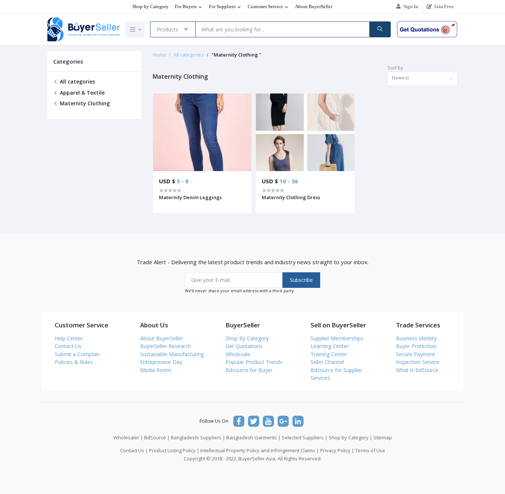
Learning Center (330, 346)
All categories (76, 81)
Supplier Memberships (337, 338)
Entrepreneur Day (161, 361)
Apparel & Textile (81, 92)
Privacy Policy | (337, 450)
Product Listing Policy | (174, 450)
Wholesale (238, 354)
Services (320, 377)
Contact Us (68, 346)
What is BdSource (417, 370)
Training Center (329, 354)
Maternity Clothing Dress (291, 197)
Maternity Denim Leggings (190, 197)
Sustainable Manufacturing (172, 354)
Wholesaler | (128, 437)
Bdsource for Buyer (249, 370)
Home (159, 54)
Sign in (410, 6)
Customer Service (266, 6)
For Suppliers (223, 6)
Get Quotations (244, 346)
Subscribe (301, 279)
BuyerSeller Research (165, 346)
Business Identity (416, 338)
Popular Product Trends (254, 361)
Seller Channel (327, 361)
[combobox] (422, 79)
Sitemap (382, 437)
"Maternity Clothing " (236, 54)
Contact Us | (134, 450)
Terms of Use (370, 450)
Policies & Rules (74, 361)
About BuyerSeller (313, 6)
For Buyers (186, 6)
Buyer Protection (416, 346)
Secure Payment (415, 354)
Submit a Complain (77, 354)
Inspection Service (417, 361)
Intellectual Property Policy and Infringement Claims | (259, 450)
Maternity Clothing (84, 103)
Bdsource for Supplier (336, 370)
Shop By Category (247, 338)
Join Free (444, 6)
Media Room (155, 370)
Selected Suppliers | (305, 437)
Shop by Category (150, 6)
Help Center (69, 338)
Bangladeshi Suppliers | (198, 437)
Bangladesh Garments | (253, 437)
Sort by (395, 67)
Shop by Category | (350, 437)
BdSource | (157, 437)
